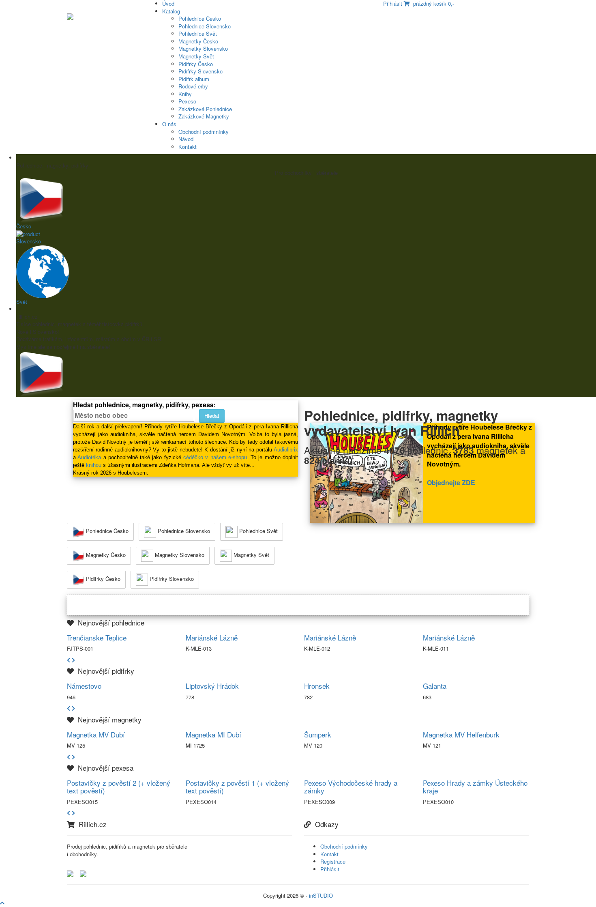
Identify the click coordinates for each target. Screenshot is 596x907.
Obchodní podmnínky (203, 131)
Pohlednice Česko (199, 18)
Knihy (185, 94)
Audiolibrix (286, 450)
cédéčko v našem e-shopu (215, 457)
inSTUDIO (321, 895)
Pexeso (187, 101)
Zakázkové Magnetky (203, 116)
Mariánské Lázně (212, 637)
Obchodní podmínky (344, 846)
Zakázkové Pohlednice (205, 109)
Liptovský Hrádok (212, 686)
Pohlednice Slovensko (204, 26)
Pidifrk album (193, 79)
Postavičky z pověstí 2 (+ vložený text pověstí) (118, 786)
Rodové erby (193, 86)
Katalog (171, 11)
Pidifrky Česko (195, 64)
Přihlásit (329, 869)
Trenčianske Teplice (96, 637)
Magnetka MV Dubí (96, 734)
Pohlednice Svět (197, 33)
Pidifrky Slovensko (200, 71)
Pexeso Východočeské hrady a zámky (350, 786)
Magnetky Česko (198, 41)
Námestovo (84, 686)
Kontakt (187, 146)
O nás (169, 124)
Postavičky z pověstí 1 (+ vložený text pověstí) (237, 786)
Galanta (434, 686)
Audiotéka (89, 457)
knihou (93, 465)
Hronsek (317, 686)
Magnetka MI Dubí (213, 734)
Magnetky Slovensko (203, 48)
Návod (185, 139)
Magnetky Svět (196, 56)
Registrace (332, 861)
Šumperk (317, 734)
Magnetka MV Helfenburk (461, 734)
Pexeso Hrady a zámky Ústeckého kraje (475, 786)
